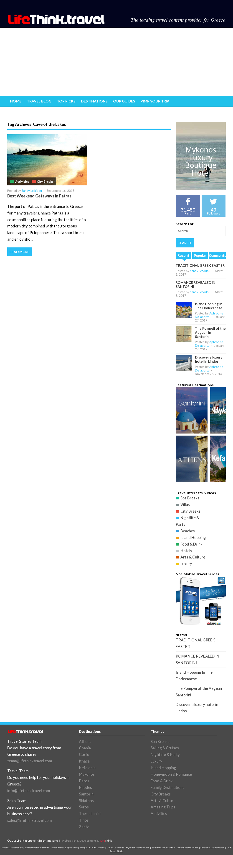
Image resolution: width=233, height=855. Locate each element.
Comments (217, 255)
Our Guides (124, 101)
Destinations (94, 101)
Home (15, 101)
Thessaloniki (90, 813)
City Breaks (45, 181)
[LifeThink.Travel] (56, 22)
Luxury (186, 563)
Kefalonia (87, 767)
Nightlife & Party (165, 754)
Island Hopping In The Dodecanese (208, 306)
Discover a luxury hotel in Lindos (208, 359)
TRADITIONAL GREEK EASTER (200, 265)
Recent (183, 255)
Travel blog (39, 101)
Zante (84, 826)
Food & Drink (191, 544)
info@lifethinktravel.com (28, 790)
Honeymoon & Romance (171, 774)
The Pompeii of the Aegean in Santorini (210, 332)
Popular (200, 255)
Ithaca (84, 761)
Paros (84, 780)
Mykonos (87, 774)
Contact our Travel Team (36, 112)
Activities (22, 181)
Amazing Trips (163, 807)
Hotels (186, 550)
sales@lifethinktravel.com (29, 820)
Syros (84, 807)
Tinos (84, 820)
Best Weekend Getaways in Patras (39, 195)
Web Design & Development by (87, 840)
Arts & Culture (192, 557)
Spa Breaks (189, 498)
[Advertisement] (116, 62)
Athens (85, 741)
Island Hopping (193, 537)
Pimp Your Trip (155, 101)
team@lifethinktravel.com (29, 760)
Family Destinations (167, 787)
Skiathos (86, 800)
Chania (85, 747)
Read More (19, 252)
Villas (185, 504)
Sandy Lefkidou (32, 190)
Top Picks (66, 101)
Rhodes (85, 787)
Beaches (187, 530)
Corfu (84, 754)
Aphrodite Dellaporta (209, 315)
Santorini (86, 794)
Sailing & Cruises (165, 747)
